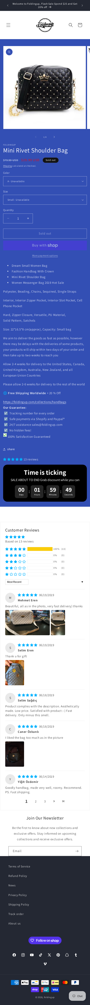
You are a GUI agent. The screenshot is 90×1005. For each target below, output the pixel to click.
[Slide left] (35, 137)
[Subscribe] (76, 851)
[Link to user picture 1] (27, 622)
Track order (16, 914)
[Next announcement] (82, 5)
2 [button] (36, 801)
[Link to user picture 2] (58, 622)
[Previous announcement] (7, 5)
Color (6, 173)
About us (14, 923)
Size (5, 191)
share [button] (11, 449)
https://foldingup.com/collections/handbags (34, 402)
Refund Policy (17, 876)
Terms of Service (19, 866)
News (11, 885)
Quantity (8, 210)
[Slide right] (54, 137)
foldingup (49, 997)
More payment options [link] (45, 255)
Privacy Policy (17, 895)
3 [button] (45, 801)
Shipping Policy (18, 904)
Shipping (7, 165)
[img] (28, 595)
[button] (8, 25)
